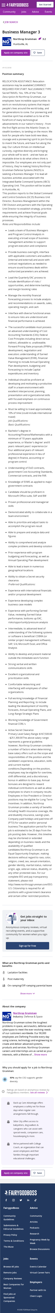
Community (9, 11)
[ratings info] (3, 1091)
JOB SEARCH (11, 22)
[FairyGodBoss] (21, 1193)
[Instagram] (13, 1200)
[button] (38, 53)
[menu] (4, 3)
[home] (17, 5)
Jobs (23, 11)
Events (48, 11)
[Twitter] (21, 1200)
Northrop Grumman (25, 1013)
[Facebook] (6, 1200)
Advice (35, 11)
